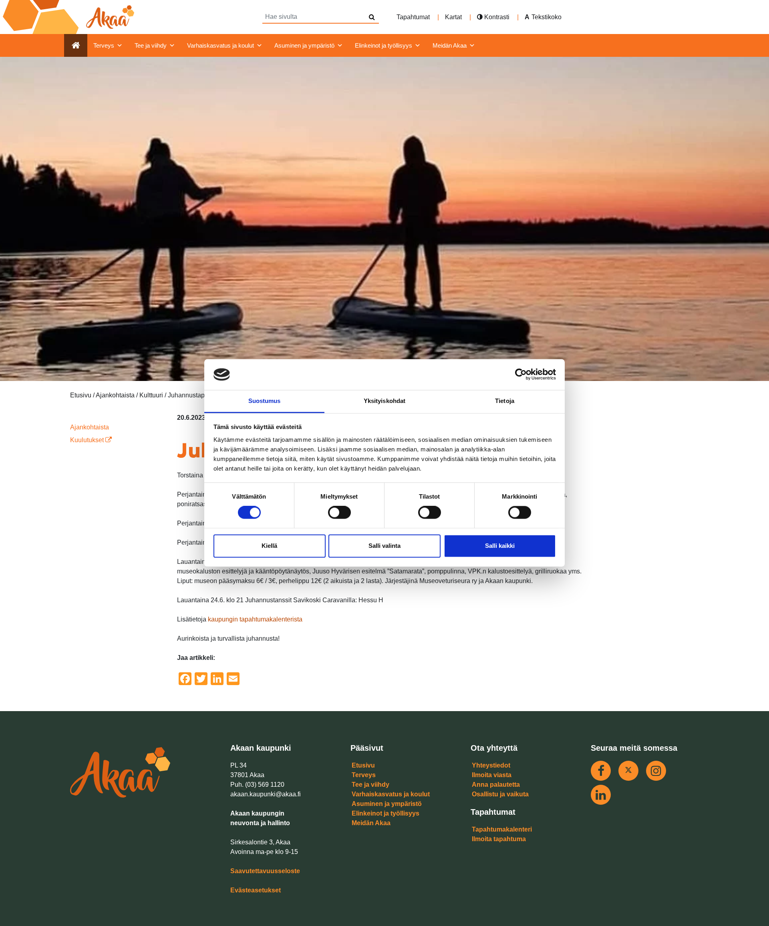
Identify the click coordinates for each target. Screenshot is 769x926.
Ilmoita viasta (491, 775)
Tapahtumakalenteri (502, 829)
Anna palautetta (496, 784)
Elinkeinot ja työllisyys (383, 45)
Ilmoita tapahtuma (499, 839)
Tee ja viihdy (151, 45)
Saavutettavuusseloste (265, 871)
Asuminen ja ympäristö (304, 45)
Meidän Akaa (450, 45)
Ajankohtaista (89, 427)
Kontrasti (496, 17)
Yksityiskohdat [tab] (384, 400)
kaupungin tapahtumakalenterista (255, 619)
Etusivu (363, 765)
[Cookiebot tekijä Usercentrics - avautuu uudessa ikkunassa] (521, 375)
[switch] (339, 512)
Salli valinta (384, 545)
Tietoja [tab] (504, 400)
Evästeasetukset (255, 890)
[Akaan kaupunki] (70, 17)
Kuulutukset (87, 440)
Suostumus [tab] (264, 400)
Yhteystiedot (491, 765)
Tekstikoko (546, 17)
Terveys (103, 45)
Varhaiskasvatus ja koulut (220, 45)
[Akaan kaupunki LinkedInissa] (601, 795)
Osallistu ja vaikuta (500, 794)
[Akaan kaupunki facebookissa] (601, 771)
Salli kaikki (500, 545)
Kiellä (269, 545)
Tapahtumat (413, 17)
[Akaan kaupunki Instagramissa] (656, 771)
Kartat (453, 17)
